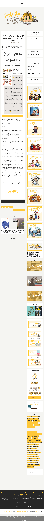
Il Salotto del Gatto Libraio (8, 511)
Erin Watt (29, 438)
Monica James (36, 464)
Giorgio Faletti (37, 458)
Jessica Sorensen (36, 444)
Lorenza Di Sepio (37, 452)
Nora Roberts (30, 458)
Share (9, 201)
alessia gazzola (30, 442)
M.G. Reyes (36, 454)
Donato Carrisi (30, 434)
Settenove (18, 33)
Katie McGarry (30, 452)
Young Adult (29, 426)
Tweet (5, 201)
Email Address (31, 66)
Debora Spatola (30, 440)
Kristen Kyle (29, 446)
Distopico (36, 416)
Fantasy (34, 418)
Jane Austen (36, 460)
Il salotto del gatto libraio (35, 405)
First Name (30, 69)
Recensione (12, 33)
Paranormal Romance (31, 422)
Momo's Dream (37, 511)
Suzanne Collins (38, 440)
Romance (29, 424)
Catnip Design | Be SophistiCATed (22, 511)
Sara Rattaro (35, 446)
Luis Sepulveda (30, 464)
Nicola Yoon (35, 456)
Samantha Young (30, 466)
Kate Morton (35, 462)
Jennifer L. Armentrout (31, 432)
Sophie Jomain (35, 438)
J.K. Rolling (29, 444)
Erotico (28, 418)
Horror (28, 420)
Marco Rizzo (29, 456)
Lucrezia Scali (30, 454)
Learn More (20, 520)
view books (38, 410)
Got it (25, 520)
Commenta (20, 201)
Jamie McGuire (30, 436)
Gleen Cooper (30, 460)
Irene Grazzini (30, 450)
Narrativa (7, 33)
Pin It (15, 201)
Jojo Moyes (29, 462)
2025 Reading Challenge (34, 404)
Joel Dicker (36, 450)
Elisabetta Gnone (37, 434)
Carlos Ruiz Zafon (38, 442)
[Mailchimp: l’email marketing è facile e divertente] (39, 74)
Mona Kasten (36, 436)
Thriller (35, 424)
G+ (12, 201)
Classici (28, 416)
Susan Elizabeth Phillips (31, 448)
